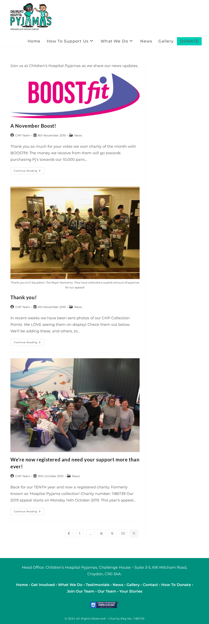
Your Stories (130, 591)
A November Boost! (33, 126)
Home (22, 585)
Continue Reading (29, 171)
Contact (151, 585)
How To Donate (176, 585)
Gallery (134, 585)
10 (123, 533)
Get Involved (43, 585)
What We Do (70, 585)
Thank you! (23, 297)
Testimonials (97, 585)
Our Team (107, 591)
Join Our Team (80, 591)
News (78, 135)
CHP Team (22, 135)
